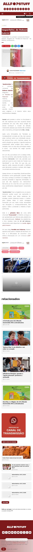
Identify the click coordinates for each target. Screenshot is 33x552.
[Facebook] (15, 46)
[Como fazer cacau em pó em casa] (16, 452)
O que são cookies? (12, 549)
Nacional (5, 251)
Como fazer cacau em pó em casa (12, 458)
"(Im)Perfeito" (7, 84)
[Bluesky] (18, 46)
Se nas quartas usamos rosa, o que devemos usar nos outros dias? (20, 466)
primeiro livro (15, 213)
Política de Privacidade (19, 542)
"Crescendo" (13, 215)
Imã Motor (14, 247)
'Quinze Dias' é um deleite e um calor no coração (14, 348)
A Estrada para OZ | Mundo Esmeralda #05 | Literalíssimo (13, 321)
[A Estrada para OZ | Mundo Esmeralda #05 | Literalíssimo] (16, 311)
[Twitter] (21, 46)
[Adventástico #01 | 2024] (6, 476)
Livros (21, 247)
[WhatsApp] (12, 46)
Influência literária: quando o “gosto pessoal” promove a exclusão (13, 375)
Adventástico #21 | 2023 (19, 483)
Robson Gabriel (7, 90)
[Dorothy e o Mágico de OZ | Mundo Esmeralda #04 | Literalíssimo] (16, 393)
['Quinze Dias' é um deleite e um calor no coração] (16, 338)
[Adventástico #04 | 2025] (6, 494)
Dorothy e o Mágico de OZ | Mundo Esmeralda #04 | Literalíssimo (15, 402)
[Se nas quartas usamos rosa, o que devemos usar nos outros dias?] (6, 467)
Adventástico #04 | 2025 (19, 492)
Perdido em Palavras (18, 229)
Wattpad (17, 219)
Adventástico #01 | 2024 (19, 474)
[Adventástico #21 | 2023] (6, 485)
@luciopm (23, 70)
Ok (3, 549)
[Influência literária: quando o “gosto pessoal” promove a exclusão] (16, 364)
